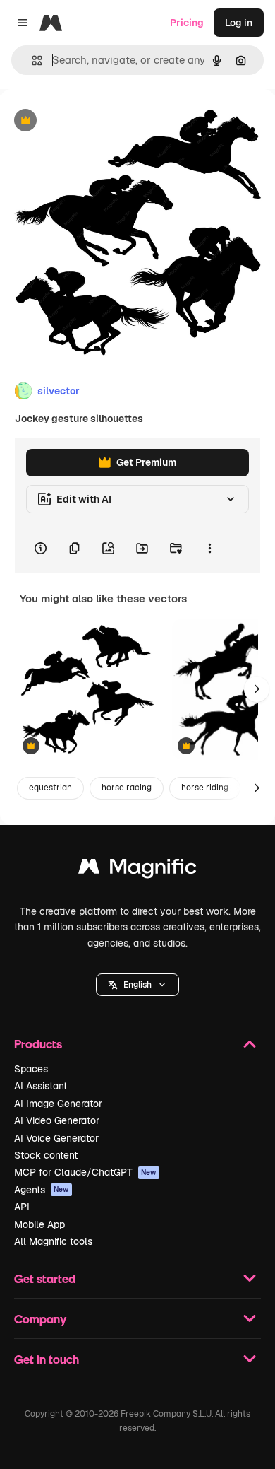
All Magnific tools (53, 1241)
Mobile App (39, 1224)
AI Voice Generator (56, 1138)
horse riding (204, 787)
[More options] (209, 548)
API (22, 1206)
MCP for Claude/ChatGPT (85, 1172)
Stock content (46, 1155)
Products (38, 1043)
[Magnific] (137, 870)
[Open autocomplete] (31, 60)
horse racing (127, 787)
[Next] (256, 689)
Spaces (31, 1069)
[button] (137, 984)
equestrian (50, 787)
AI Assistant (40, 1085)
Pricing (187, 22)
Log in (238, 22)
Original (90, 121)
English (137, 984)
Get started (44, 1278)
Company (40, 1318)
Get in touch (46, 1359)
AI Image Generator (58, 1103)
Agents (41, 1189)
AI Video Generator (56, 1120)
